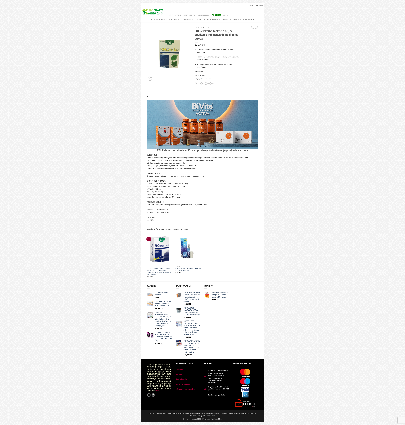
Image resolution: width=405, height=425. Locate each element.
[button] (251, 5)
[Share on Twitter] (200, 83)
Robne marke (247, 19)
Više (157, 390)
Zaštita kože (199, 19)
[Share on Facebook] (196, 83)
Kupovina (179, 369)
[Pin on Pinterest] (208, 83)
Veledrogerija (203, 15)
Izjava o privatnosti (183, 384)
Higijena (236, 19)
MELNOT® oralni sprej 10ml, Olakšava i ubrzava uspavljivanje (188, 269)
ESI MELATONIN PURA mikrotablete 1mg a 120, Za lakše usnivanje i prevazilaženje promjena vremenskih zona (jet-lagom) (159, 271)
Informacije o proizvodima (186, 389)
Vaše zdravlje (174, 19)
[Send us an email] (153, 395)
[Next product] (252, 27)
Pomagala (226, 19)
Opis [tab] (148, 96)
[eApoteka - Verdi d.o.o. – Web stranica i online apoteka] (152, 12)
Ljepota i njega (159, 19)
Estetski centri (189, 15)
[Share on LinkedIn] (211, 83)
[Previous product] (256, 27)
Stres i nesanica (208, 79)
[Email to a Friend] (204, 83)
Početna (170, 15)
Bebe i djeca (187, 19)
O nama (225, 15)
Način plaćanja (181, 379)
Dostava (179, 374)
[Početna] (151, 19)
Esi (208, 28)
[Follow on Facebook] (149, 395)
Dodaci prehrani (213, 19)
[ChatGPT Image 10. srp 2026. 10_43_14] (202, 124)
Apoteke (178, 15)
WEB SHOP (216, 15)
